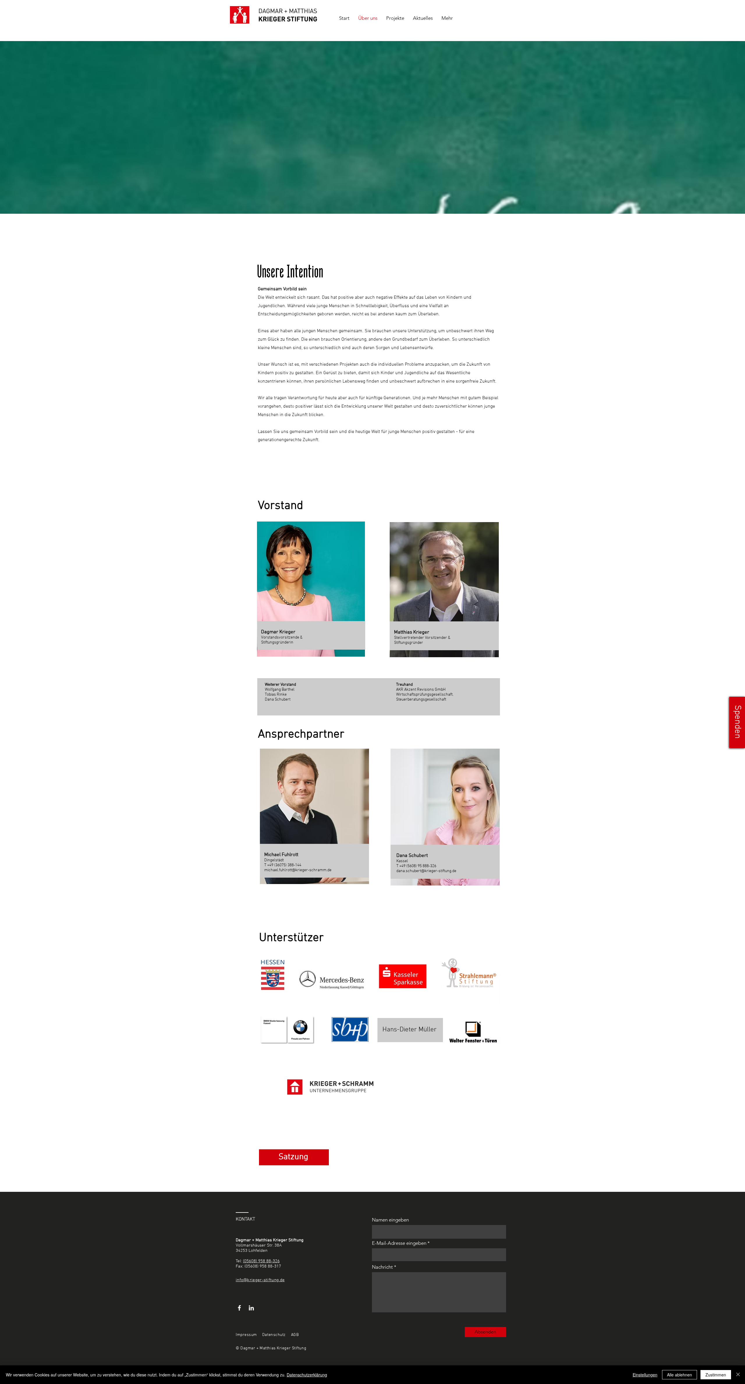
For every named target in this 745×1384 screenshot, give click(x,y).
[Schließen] (738, 1374)
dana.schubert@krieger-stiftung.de (426, 871)
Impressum (246, 1334)
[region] (457, 827)
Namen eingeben (390, 1219)
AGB (295, 1334)
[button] (737, 722)
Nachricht (382, 1267)
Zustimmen (715, 1375)
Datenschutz (274, 1334)
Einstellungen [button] (645, 1375)
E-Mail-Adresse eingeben (399, 1243)
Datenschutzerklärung (307, 1375)
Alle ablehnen (679, 1375)
